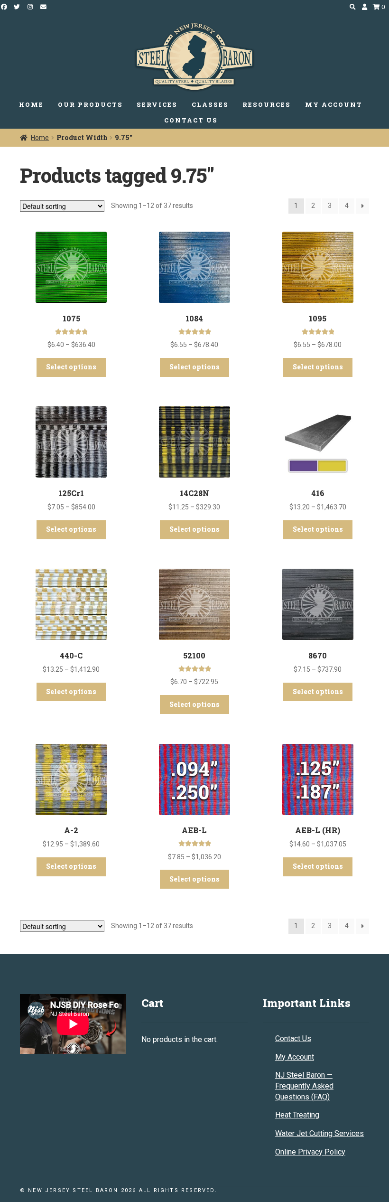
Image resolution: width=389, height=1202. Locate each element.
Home (40, 137)
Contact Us (293, 1038)
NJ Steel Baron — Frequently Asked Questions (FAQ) (304, 1086)
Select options (71, 366)
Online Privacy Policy (310, 1151)
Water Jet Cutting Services (319, 1133)
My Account (294, 1056)
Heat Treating (297, 1114)
